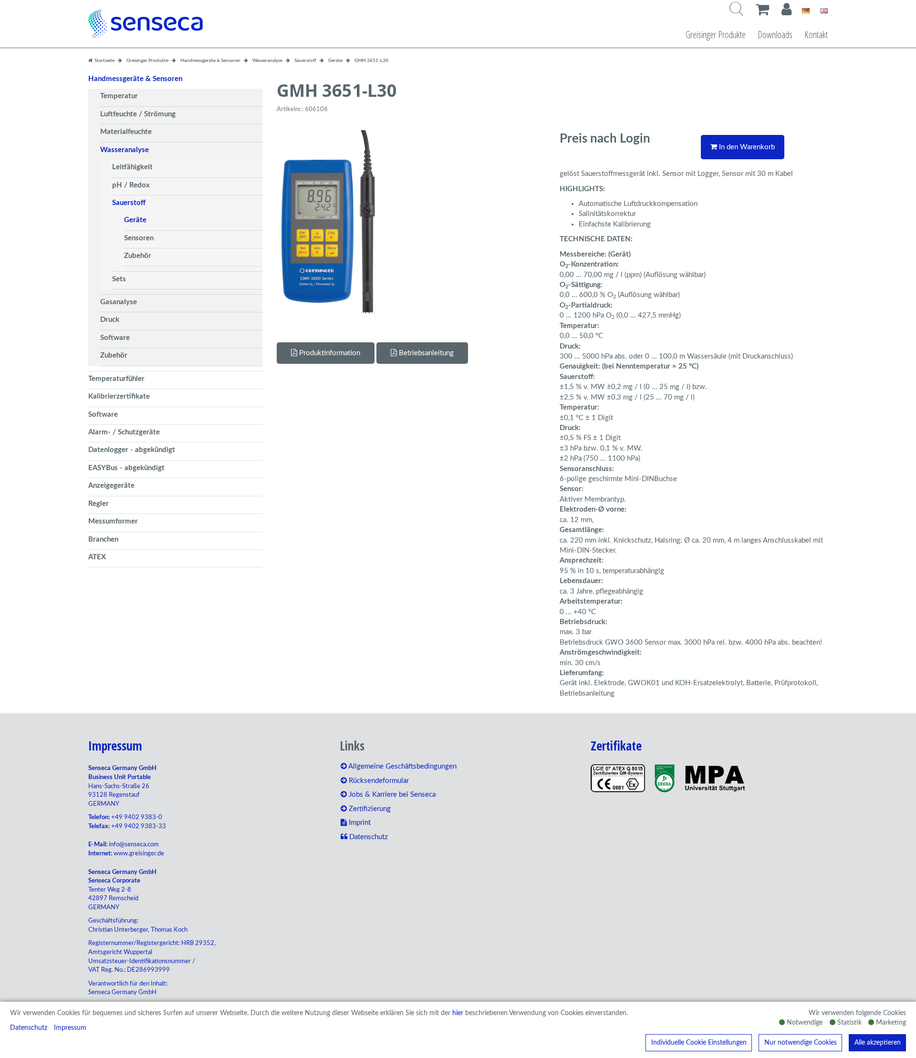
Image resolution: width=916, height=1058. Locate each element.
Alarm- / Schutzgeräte (124, 432)
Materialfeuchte (126, 131)
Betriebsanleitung (425, 353)
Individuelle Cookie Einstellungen (699, 1042)
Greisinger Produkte (716, 34)
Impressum (70, 1028)
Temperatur (119, 96)
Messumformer (113, 521)
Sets (119, 279)
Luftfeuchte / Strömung (138, 114)
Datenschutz (28, 1028)
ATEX (97, 557)
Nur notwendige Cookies (800, 1042)
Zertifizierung (369, 808)
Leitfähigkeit (132, 167)
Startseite (104, 60)
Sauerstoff (129, 202)
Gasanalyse (118, 302)
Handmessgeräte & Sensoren (135, 78)
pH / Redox (131, 185)
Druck (109, 319)
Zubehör (137, 255)
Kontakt (816, 34)
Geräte (135, 220)
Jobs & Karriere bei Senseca (391, 794)
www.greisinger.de (139, 854)
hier (457, 1013)
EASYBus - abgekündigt (126, 468)
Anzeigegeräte (111, 485)
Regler (98, 503)
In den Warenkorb (746, 147)
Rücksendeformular (378, 780)
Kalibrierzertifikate (119, 396)
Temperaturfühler (116, 378)
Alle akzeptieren (877, 1042)
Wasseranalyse (124, 150)
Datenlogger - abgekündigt (131, 449)
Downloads (775, 34)
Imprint (359, 822)
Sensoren (139, 238)
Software (115, 337)
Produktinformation (328, 353)
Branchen (103, 539)
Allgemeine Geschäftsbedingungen (402, 766)
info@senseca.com (134, 845)
